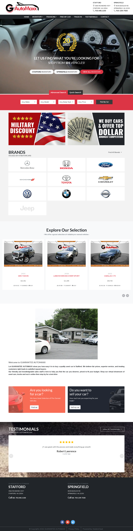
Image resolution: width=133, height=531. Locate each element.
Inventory (37, 17)
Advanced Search (58, 92)
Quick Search (75, 92)
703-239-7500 (122, 11)
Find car (34, 407)
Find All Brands (114, 152)
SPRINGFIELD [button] (67, 72)
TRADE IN (78, 17)
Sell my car (75, 407)
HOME (26, 17)
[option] (23, 264)
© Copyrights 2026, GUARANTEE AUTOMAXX (47, 529)
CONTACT (105, 17)
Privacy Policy (73, 529)
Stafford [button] (41, 72)
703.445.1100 (100, 11)
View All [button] (92, 72)
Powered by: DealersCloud (93, 529)
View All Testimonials (111, 429)
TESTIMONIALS (91, 17)
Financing (50, 17)
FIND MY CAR (65, 17)
